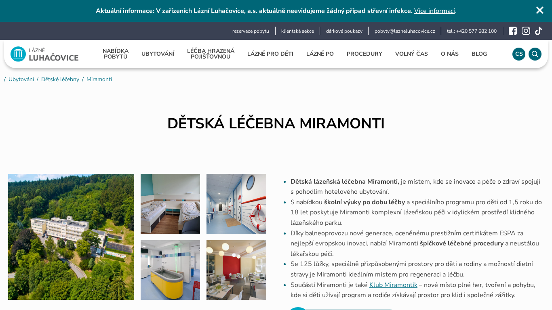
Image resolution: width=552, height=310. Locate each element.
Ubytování (21, 79)
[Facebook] (513, 31)
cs (519, 54)
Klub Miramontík (393, 285)
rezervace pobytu (250, 31)
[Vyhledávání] (535, 54)
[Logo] (44, 54)
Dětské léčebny (60, 79)
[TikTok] (538, 31)
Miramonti (99, 79)
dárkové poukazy (344, 31)
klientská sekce (297, 31)
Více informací (434, 10)
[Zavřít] (540, 10)
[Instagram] (526, 31)
